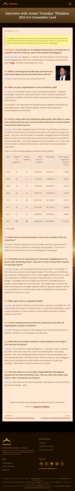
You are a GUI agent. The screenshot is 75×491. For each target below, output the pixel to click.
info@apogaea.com (35, 478)
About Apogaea (7, 463)
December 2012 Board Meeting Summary (55, 417)
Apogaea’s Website (41, 406)
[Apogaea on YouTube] (52, 464)
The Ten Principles (8, 466)
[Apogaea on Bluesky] (41, 464)
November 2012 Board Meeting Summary (19, 417)
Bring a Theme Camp (46, 450)
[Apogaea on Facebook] (46, 464)
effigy (12, 63)
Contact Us (5, 470)
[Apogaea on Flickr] (62, 464)
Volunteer (42, 443)
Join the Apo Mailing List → (48, 468)
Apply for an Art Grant (46, 446)
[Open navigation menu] (70, 4)
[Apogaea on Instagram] (57, 464)
